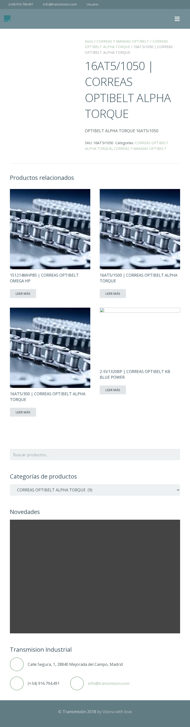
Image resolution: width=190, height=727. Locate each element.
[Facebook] (163, 4)
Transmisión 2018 (79, 711)
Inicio (89, 41)
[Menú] (177, 19)
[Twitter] (172, 4)
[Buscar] (186, 19)
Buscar (174, 454)
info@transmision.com (60, 4)
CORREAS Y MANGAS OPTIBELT (122, 41)
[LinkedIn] (181, 4)
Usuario (92, 4)
